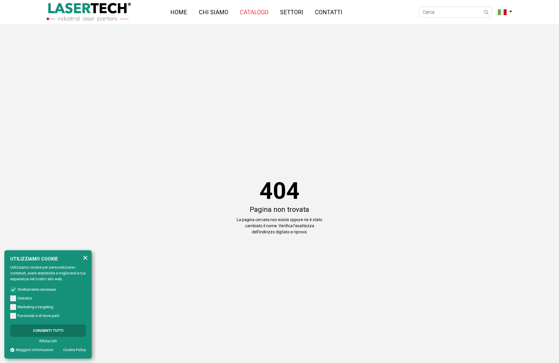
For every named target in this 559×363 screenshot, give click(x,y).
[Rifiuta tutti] (85, 257)
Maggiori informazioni (34, 350)
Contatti (328, 12)
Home (178, 12)
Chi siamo (213, 12)
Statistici (24, 298)
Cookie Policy (74, 350)
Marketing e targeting (35, 307)
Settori (291, 12)
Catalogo (254, 12)
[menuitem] (178, 12)
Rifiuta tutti (48, 341)
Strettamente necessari (36, 289)
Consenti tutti (48, 330)
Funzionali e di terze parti (38, 315)
